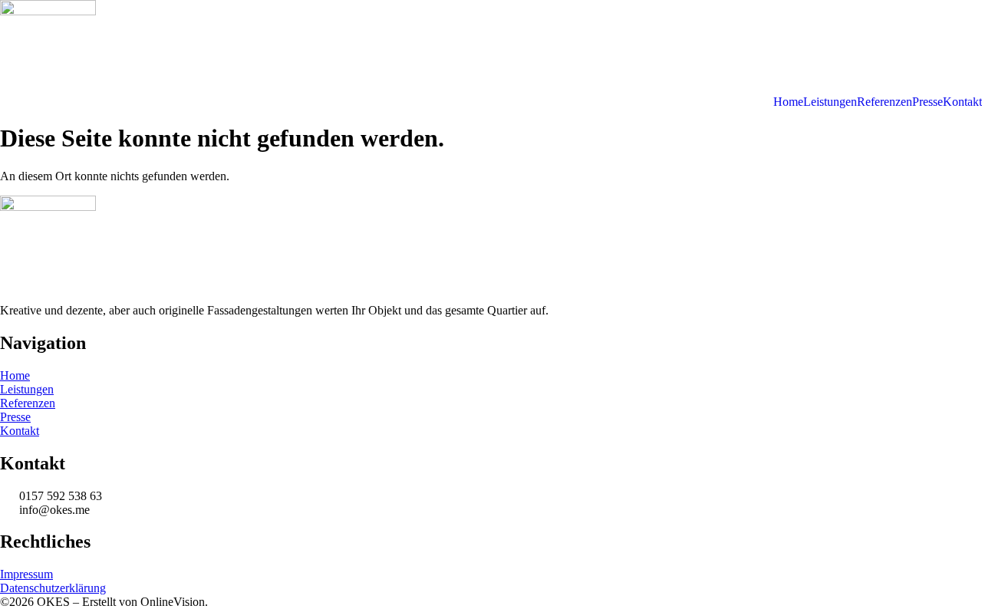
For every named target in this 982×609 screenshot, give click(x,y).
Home (788, 102)
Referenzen (884, 102)
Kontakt (962, 102)
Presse (927, 102)
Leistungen (830, 102)
